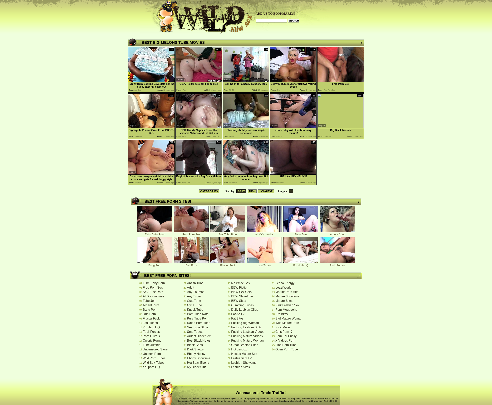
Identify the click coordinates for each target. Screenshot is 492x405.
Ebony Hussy (196, 353)
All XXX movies (264, 234)
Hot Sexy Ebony (198, 362)
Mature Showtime (287, 296)
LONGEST (266, 191)
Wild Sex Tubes (153, 362)
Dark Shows (195, 349)
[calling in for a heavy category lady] (246, 81)
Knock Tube (195, 309)
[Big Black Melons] (340, 127)
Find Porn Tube (286, 345)
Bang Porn (154, 265)
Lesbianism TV (241, 358)
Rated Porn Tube (198, 322)
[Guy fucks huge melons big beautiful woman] (246, 173)
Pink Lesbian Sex (287, 305)
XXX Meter (282, 327)
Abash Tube (195, 283)
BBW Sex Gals (241, 292)
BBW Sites (238, 300)
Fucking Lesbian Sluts (246, 327)
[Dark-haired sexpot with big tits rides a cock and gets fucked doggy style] (151, 173)
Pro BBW (281, 314)
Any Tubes (194, 296)
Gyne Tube (194, 305)
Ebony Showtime (198, 358)
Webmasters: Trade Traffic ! (261, 393)
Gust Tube (194, 300)
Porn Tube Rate (198, 314)
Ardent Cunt (337, 234)
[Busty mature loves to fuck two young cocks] (293, 81)
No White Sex (240, 283)
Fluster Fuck (227, 265)
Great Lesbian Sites (244, 345)
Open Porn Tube (286, 349)
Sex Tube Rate (228, 234)
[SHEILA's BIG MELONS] (293, 173)
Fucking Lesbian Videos (247, 331)
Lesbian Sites (240, 367)
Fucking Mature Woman (247, 340)
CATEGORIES (209, 191)
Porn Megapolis (286, 309)
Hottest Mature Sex (244, 353)
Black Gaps (195, 345)
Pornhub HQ (300, 265)
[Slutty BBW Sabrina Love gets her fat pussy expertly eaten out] (151, 81)
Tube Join (301, 234)
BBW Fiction (239, 287)
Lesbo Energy (284, 283)
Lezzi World (283, 287)
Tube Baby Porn (155, 234)
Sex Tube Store (197, 327)
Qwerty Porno (152, 340)
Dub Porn (191, 265)
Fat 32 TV (238, 314)
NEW (252, 191)
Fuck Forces (337, 265)
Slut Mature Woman (288, 318)
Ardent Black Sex (199, 336)
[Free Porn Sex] (340, 81)
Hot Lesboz (239, 349)
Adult (190, 287)
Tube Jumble (151, 345)
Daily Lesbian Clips (244, 309)
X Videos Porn (285, 340)
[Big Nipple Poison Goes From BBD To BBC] (151, 127)
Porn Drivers (151, 336)
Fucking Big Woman (245, 322)
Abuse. (205, 403)
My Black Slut (196, 367)
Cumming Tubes (242, 305)
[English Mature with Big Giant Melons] (199, 173)
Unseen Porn (152, 353)
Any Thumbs (195, 292)
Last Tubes (264, 265)
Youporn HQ (151, 367)
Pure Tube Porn (198, 318)
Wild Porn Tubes (154, 358)
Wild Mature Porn (287, 322)
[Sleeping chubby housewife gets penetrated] (246, 127)
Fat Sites (237, 318)
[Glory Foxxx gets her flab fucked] (199, 81)
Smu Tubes (195, 331)
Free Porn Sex (191, 234)
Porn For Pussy (286, 336)
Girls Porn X (283, 331)
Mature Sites (284, 300)
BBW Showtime (242, 296)
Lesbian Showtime (244, 362)
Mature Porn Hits (286, 292)
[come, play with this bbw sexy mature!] (293, 127)
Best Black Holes (198, 340)
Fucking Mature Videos (247, 336)
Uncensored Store (155, 349)
